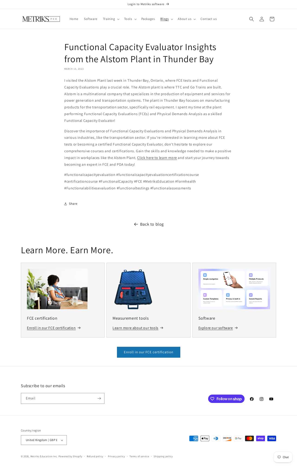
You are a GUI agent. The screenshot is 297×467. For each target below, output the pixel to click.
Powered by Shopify (70, 456)
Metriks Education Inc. (44, 456)
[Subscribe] (99, 398)
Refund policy (95, 456)
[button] (110, 19)
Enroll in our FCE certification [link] (51, 327)
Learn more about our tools (135, 327)
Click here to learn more (157, 157)
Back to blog (152, 224)
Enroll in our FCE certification (148, 352)
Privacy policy (116, 456)
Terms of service (139, 456)
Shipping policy (163, 456)
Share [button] (73, 203)
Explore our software (215, 327)
